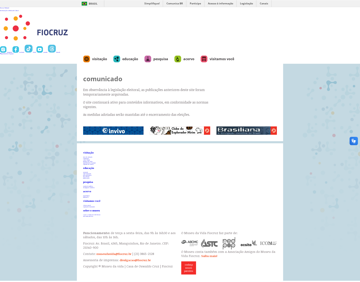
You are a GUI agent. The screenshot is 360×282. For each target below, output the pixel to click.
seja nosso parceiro (88, 216)
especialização (87, 173)
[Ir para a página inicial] (49, 44)
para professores (87, 175)
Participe (195, 3)
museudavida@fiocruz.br (113, 254)
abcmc (189, 243)
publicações (86, 178)
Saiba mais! (209, 256)
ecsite (249, 243)
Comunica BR (174, 3)
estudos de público (88, 186)
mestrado (85, 172)
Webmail (6, 8)
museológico (86, 195)
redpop (229, 243)
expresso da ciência (88, 164)
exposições (86, 158)
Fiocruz (2, 8)
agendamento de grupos (7, 53)
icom (268, 243)
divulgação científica (89, 187)
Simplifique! (152, 3)
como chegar (86, 160)
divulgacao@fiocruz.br (135, 260)
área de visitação (87, 157)
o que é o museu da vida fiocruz (91, 214)
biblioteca (86, 197)
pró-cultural (86, 176)
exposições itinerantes (89, 206)
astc (209, 243)
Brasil (93, 3)
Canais (264, 3)
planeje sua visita (87, 161)
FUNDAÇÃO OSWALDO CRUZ (9, 10)
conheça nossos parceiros (188, 267)
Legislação (246, 3)
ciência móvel (87, 205)
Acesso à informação (220, 3)
